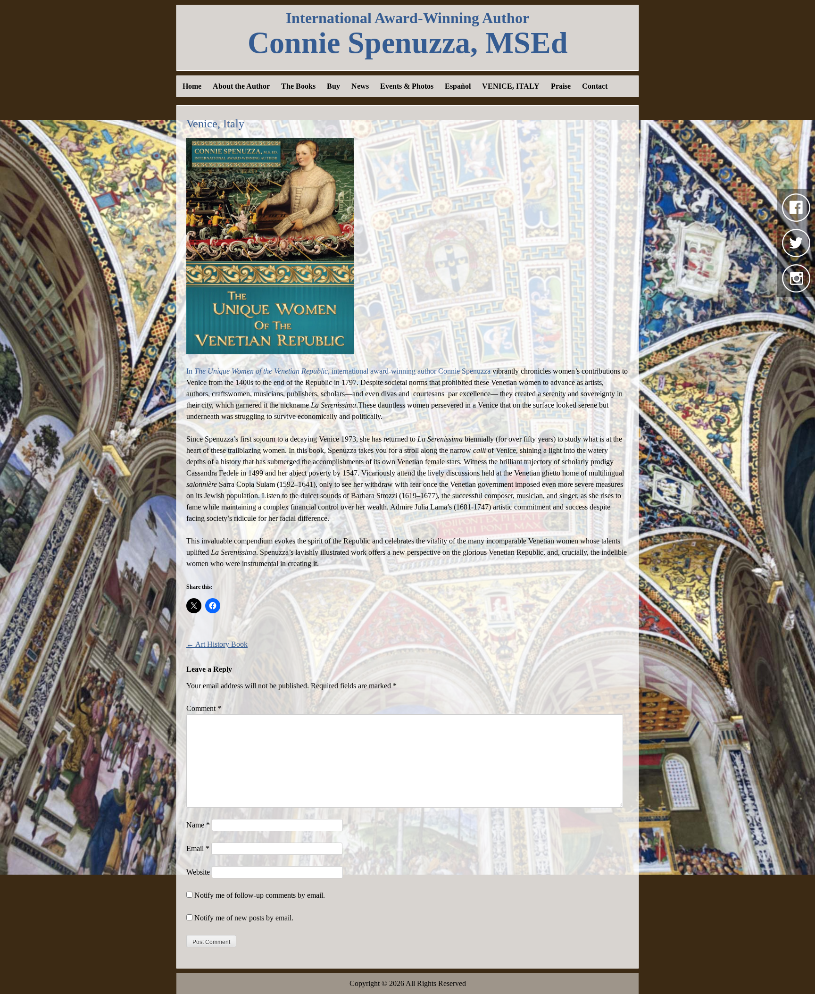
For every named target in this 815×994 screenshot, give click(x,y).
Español (458, 86)
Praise (561, 86)
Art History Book (217, 644)
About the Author (241, 86)
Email (197, 848)
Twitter (796, 243)
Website (198, 872)
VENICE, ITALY (511, 86)
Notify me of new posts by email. (243, 918)
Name (198, 825)
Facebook (796, 207)
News (360, 86)
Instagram (796, 278)
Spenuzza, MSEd (408, 42)
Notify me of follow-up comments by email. (259, 895)
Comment (203, 708)
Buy (333, 86)
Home (192, 86)
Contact (594, 86)
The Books (298, 86)
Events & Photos (406, 86)
